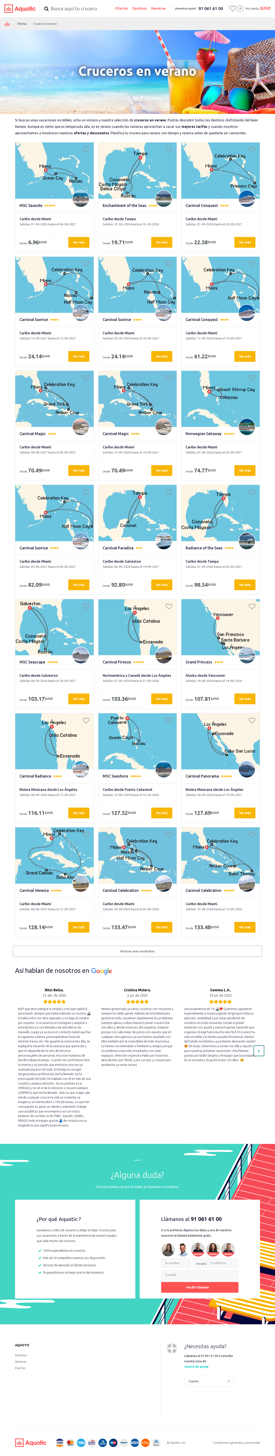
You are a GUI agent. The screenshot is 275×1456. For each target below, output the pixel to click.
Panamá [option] (201, 1263)
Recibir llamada (197, 1287)
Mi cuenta (252, 8)
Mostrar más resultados (137, 951)
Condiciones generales (228, 1442)
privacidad (253, 1442)
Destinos (139, 8)
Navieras (158, 8)
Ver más (79, 242)
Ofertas (121, 8)
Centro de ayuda (196, 1366)
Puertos (20, 1368)
